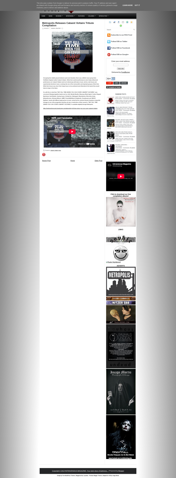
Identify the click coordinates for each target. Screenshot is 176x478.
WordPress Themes (70, 475)
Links (116, 83)
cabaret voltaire (54, 150)
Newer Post (46, 161)
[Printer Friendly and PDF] (43, 155)
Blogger (121, 471)
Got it (137, 5)
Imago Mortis (116, 475)
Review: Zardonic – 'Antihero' (121, 145)
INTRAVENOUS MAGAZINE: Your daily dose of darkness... (86, 471)
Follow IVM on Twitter (119, 41)
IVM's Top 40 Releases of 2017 (125, 97)
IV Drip (110, 83)
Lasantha (86, 475)
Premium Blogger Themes (95, 475)
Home (43, 16)
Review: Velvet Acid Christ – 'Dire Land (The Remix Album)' (125, 120)
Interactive (103, 16)
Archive (123, 83)
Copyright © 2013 (58, 471)
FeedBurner (125, 72)
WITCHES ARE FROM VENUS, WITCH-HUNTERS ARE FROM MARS (123, 133)
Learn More (128, 5)
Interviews (70, 16)
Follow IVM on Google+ (120, 54)
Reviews (59, 16)
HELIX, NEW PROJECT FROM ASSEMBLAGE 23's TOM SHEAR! (124, 108)
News (50, 16)
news (59, 150)
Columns (92, 16)
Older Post (98, 161)
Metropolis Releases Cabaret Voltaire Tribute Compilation (68, 24)
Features (81, 16)
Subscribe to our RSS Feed (121, 35)
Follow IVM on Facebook (120, 48)
